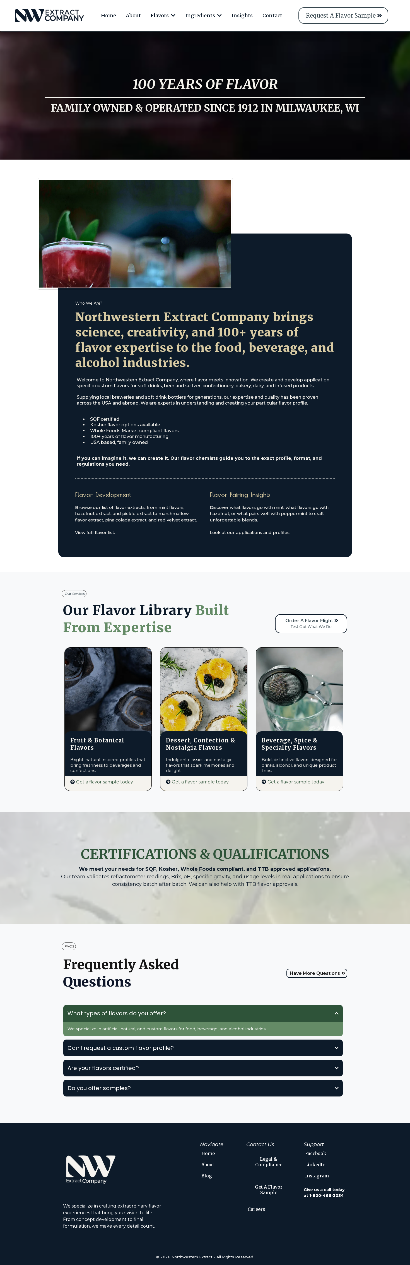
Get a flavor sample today (104, 782)
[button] (172, 15)
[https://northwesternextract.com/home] (50, 15)
